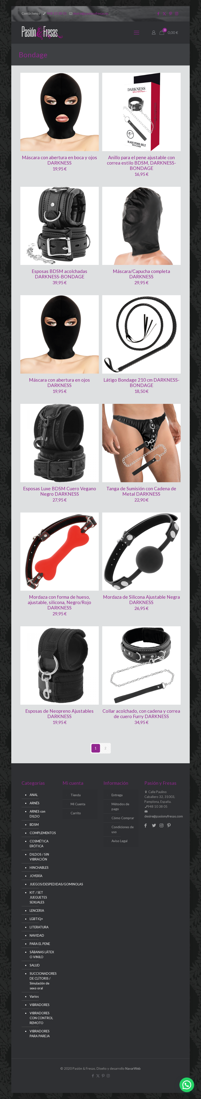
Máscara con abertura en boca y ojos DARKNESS (59, 160)
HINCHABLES (39, 867)
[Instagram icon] (176, 13)
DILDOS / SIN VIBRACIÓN (39, 856)
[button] (186, 1085)
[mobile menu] (136, 32)
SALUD (35, 965)
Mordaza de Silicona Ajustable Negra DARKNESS (141, 599)
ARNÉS (34, 803)
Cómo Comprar (123, 818)
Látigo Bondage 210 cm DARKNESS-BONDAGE (141, 382)
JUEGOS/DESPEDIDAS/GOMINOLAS (42, 884)
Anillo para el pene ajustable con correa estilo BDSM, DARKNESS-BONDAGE (141, 163)
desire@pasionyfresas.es (90, 13)
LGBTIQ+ (36, 919)
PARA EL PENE (40, 944)
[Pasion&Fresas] (42, 32)
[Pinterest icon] (170, 13)
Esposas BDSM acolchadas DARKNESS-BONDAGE (59, 273)
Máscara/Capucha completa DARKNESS (141, 273)
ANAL (34, 795)
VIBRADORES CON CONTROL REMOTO (41, 1018)
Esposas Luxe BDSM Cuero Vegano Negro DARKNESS (59, 491)
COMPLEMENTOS (42, 833)
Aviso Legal (119, 841)
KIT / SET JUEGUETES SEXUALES (38, 897)
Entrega (117, 795)
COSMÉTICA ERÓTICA (39, 843)
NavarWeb (133, 1068)
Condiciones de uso (123, 829)
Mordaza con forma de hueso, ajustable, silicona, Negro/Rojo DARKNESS (59, 602)
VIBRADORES (40, 1005)
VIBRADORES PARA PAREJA (40, 1033)
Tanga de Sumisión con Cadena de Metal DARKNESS (141, 491)
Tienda (76, 795)
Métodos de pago (120, 806)
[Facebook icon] (158, 13)
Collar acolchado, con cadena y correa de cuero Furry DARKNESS (141, 713)
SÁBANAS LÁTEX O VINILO (42, 954)
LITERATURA (39, 927)
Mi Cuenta (78, 804)
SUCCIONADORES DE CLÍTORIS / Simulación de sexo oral (42, 981)
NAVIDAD (37, 935)
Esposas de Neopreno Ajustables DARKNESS (59, 713)
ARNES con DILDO (37, 813)
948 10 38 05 (56, 13)
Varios (34, 996)
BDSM (34, 825)
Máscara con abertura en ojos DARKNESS (59, 382)
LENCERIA (37, 910)
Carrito (76, 813)
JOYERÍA (36, 876)
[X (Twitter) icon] (164, 13)
